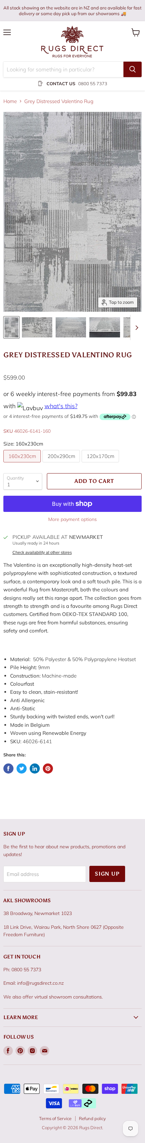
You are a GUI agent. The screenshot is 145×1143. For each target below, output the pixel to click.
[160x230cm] (22, 464)
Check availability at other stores (42, 552)
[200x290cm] (62, 464)
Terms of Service (55, 1118)
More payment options (72, 519)
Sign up (107, 874)
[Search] (132, 69)
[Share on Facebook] (8, 768)
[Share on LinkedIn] (35, 768)
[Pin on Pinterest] (48, 768)
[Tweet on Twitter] (22, 768)
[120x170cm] (101, 464)
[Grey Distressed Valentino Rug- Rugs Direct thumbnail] (11, 327)
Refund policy (92, 1118)
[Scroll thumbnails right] (135, 327)
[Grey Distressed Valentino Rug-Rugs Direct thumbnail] (37, 327)
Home (10, 101)
